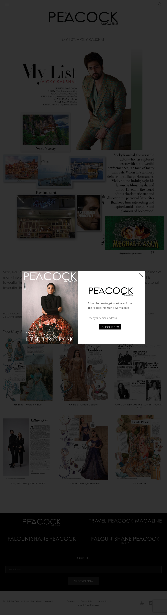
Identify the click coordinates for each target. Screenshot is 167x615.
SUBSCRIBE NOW (110, 326)
